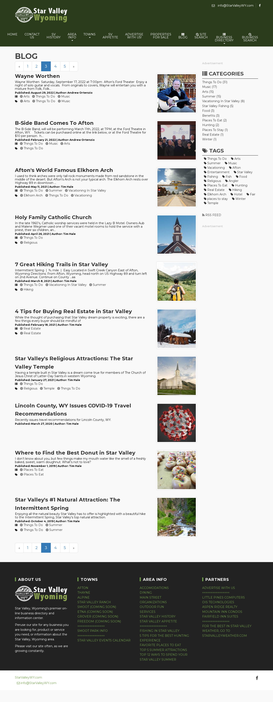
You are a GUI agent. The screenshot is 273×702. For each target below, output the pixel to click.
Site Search (201, 35)
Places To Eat (33, 470)
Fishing (212, 177)
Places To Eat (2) (214, 120)
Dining (146, 592)
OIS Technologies (218, 602)
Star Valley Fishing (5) (217, 106)
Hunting (240, 185)
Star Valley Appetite (158, 621)
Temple (49, 388)
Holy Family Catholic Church (53, 217)
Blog (182, 37)
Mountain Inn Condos (222, 612)
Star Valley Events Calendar (104, 640)
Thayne (83, 592)
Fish (228, 177)
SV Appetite (110, 35)
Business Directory (224, 38)
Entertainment (217, 172)
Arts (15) (208, 92)
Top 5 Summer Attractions (163, 650)
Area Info (72, 35)
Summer (55, 190)
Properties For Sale (160, 35)
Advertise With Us (218, 588)
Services (147, 612)
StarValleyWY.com (28, 677)
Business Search (250, 38)
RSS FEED (213, 215)
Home (12, 34)
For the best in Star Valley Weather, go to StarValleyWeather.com (226, 631)
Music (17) (209, 87)
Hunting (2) (210, 125)
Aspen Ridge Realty (219, 607)
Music (65, 96)
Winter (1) (209, 139)
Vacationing (83, 195)
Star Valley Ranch (94, 602)
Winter (240, 199)
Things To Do (45, 96)
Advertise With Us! (134, 35)
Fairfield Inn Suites (220, 616)
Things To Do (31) (214, 82)
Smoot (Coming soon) (96, 607)
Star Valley (244, 172)
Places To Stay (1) (215, 130)
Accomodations (154, 588)
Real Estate (32, 328)
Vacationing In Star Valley (87, 190)
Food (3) (208, 111)
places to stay (217, 199)
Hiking (28, 289)
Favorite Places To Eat (160, 645)
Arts (26, 96)
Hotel (237, 194)
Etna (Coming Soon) (95, 612)
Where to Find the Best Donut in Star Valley (75, 453)
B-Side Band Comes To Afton (54, 123)
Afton (236, 168)
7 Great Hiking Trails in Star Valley (61, 264)
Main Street (150, 597)
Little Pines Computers (223, 597)
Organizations (153, 602)
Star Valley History (158, 616)
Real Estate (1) (213, 135)
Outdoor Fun (152, 607)
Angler (233, 181)
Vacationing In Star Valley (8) (223, 101)
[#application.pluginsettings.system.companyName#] (41, 15)
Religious (30, 242)
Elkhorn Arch (33, 195)
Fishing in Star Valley (159, 631)
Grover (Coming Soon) (97, 616)
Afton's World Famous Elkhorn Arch (64, 170)
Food (242, 177)
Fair (252, 194)
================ (91, 626)
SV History (53, 35)
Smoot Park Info (92, 631)
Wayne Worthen (37, 76)
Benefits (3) (210, 116)
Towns (89, 34)
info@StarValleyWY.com (235, 5)
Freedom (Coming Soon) (99, 621)
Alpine (83, 597)
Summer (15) (211, 96)
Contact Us (32, 35)
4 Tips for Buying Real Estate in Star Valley (73, 311)
